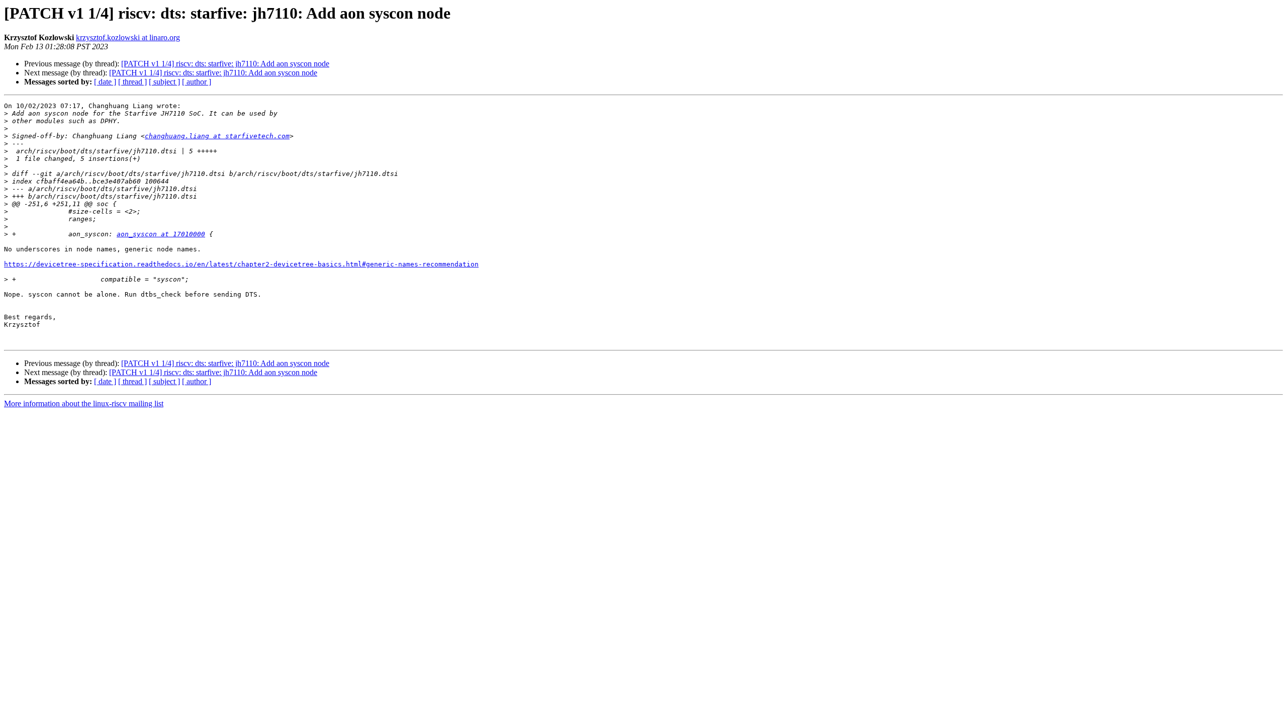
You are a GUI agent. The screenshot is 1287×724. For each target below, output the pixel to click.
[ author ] (196, 81)
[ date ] (105, 81)
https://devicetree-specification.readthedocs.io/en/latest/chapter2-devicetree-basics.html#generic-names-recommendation (241, 264)
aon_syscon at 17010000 (161, 234)
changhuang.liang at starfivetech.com (217, 136)
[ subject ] (164, 81)
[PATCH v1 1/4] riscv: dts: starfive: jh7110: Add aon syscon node (225, 63)
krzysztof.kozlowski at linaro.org (128, 37)
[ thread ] (132, 81)
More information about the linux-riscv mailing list (83, 403)
